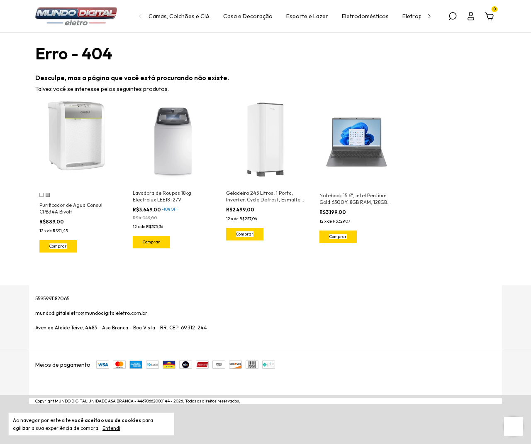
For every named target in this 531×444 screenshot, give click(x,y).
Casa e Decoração (248, 16)
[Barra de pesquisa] (452, 17)
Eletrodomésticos (365, 16)
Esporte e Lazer (307, 16)
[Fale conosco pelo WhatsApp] (513, 426)
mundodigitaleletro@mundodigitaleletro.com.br (91, 313)
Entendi (111, 428)
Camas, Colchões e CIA (179, 16)
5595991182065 (52, 298)
